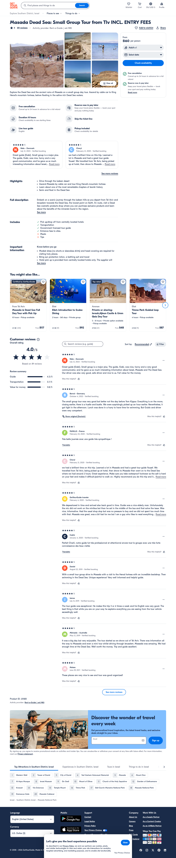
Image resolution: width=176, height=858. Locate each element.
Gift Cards (133, 834)
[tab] (34, 767)
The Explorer (134, 839)
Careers (132, 821)
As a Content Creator (152, 821)
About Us (133, 817)
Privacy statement (25, 754)
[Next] (165, 305)
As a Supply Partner (151, 817)
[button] (19, 28)
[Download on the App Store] (71, 830)
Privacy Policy (90, 826)
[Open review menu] (163, 360)
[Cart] (140, 4)
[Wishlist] (129, 4)
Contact (87, 817)
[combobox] (48, 5)
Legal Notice (89, 821)
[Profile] (162, 4)
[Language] (150, 4)
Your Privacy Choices (93, 830)
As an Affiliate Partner (152, 826)
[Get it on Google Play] (71, 819)
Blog (131, 826)
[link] (28, 305)
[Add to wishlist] (43, 281)
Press (131, 830)
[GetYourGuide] (14, 5)
